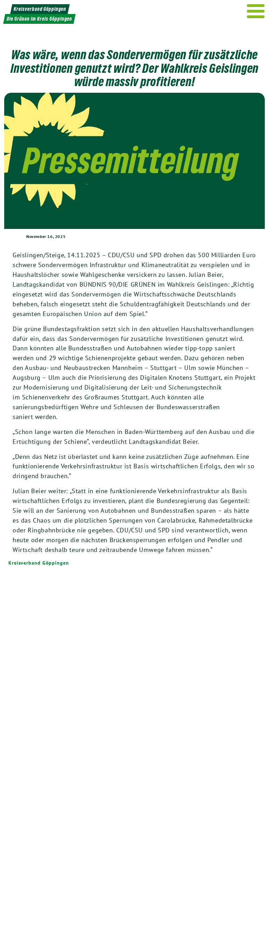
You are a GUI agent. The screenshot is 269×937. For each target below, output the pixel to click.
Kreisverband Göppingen (38, 563)
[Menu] (256, 11)
